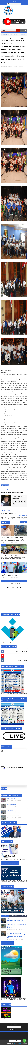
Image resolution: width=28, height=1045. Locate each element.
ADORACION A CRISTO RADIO (13, 816)
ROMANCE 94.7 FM (11, 798)
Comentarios (23, 915)
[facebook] (11, 1)
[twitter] (12, 1029)
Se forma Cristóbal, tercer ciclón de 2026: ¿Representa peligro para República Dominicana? (16, 926)
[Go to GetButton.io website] (24, 1043)
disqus (14, 581)
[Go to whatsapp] (24, 1041)
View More (24, 522)
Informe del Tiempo (18, 34)
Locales (7, 38)
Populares (14, 915)
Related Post (5, 522)
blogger (5, 581)
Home (2, 38)
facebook (22, 581)
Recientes (5, 915)
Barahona (4, 526)
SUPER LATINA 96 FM (11, 804)
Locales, (21, 66)
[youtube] (16, 1)
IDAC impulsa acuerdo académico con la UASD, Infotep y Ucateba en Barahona (12, 574)
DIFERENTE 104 (10, 810)
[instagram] (14, 1)
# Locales (7, 485)
